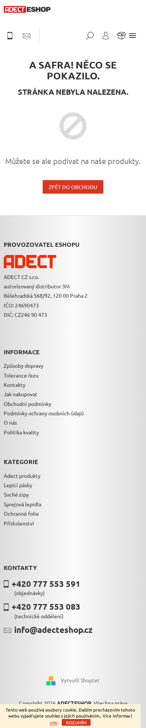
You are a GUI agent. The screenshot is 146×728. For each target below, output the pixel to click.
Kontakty (14, 384)
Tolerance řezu (21, 375)
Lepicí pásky (18, 485)
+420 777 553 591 (46, 584)
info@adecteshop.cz (53, 630)
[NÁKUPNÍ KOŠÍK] (121, 35)
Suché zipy (16, 494)
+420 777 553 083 (46, 606)
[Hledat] (90, 35)
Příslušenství (19, 523)
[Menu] (132, 35)
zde (53, 722)
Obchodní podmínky (27, 403)
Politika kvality (21, 432)
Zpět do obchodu (73, 186)
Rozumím (76, 722)
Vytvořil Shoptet (80, 679)
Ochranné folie (21, 513)
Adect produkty (22, 475)
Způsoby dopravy (23, 365)
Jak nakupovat (20, 394)
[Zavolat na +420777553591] (13, 35)
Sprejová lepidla (22, 504)
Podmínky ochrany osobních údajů (44, 413)
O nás (10, 422)
